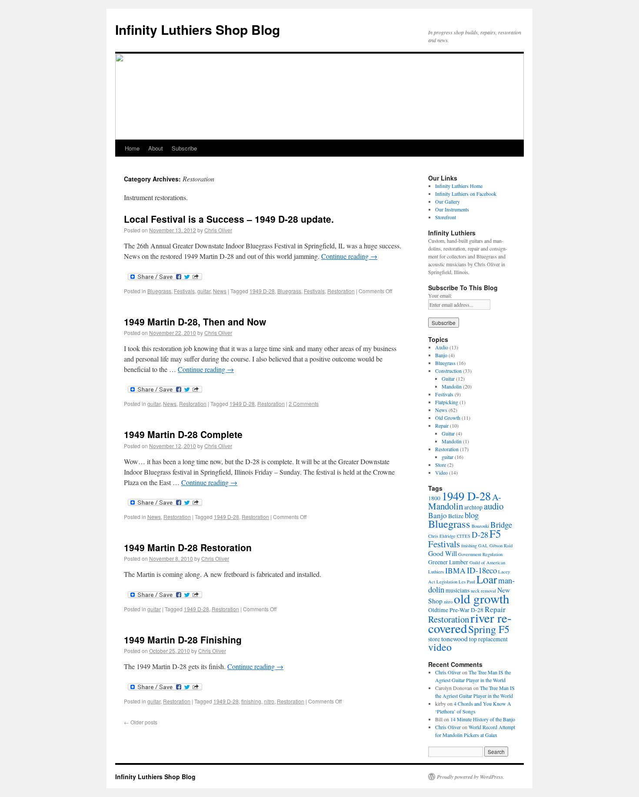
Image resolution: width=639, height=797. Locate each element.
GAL (483, 545)
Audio (441, 347)
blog (472, 514)
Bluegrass (159, 291)
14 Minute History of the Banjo (482, 719)
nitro (269, 701)
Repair (442, 425)
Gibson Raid (501, 545)
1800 (434, 498)
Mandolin (452, 386)
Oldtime (438, 610)
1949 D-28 (262, 291)
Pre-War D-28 (466, 610)
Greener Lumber (448, 562)
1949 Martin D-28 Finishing (183, 639)
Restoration (341, 291)
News (219, 291)
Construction (448, 370)
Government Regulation (480, 554)
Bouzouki (480, 526)
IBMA (455, 571)
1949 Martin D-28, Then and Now (195, 321)
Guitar (448, 378)
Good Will (442, 553)
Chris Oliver (218, 230)
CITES (463, 536)
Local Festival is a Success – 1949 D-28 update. (229, 218)
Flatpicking (446, 401)
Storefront (445, 217)
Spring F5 (488, 629)
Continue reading (349, 256)
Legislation (446, 582)
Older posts (140, 722)
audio (493, 506)
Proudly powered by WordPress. (470, 776)
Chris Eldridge (442, 536)
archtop (473, 507)
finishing (251, 701)
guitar (203, 291)
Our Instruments (452, 209)
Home (132, 148)
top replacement (488, 639)
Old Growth (447, 417)
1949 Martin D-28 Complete (183, 434)
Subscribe (184, 148)
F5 (495, 533)
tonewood (454, 638)
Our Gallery (447, 201)
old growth (481, 598)
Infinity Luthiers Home (459, 185)
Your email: (440, 295)
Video (441, 472)
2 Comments (304, 403)
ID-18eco (482, 570)
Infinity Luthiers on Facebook (465, 193)
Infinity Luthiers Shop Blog (197, 29)
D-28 (480, 534)
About (155, 148)
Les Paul (467, 582)
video (440, 647)
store (434, 639)
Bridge (501, 524)
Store (440, 464)
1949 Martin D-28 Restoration (188, 547)
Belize (455, 516)
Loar (486, 579)
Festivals (184, 291)
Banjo (441, 355)
